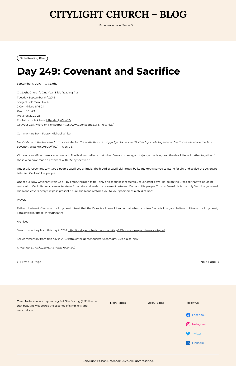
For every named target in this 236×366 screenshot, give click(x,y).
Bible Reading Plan (32, 58)
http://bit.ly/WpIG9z (58, 120)
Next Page (210, 262)
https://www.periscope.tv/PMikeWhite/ (88, 124)
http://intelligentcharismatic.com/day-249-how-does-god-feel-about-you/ (116, 230)
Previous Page (29, 262)
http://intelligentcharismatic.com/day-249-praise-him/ (103, 239)
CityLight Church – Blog (118, 14)
